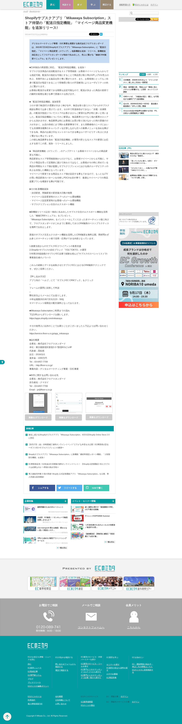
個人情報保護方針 (35, 704)
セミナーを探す (113, 664)
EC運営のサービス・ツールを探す (91, 665)
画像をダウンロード (38, 417)
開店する (107, 4)
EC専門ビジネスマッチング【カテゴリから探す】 (91, 670)
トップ (25, 11)
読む (53, 4)
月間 (156, 74)
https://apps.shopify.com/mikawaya (45, 318)
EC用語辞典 (111, 677)
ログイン (124, 696)
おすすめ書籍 (112, 674)
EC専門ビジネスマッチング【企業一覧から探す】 (91, 676)
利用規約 (31, 700)
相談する (66, 4)
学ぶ (93, 4)
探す (80, 4)
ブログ (30, 679)
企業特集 (29, 501)
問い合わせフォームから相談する (65, 665)
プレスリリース (34, 11)
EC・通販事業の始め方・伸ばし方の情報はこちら (142, 665)
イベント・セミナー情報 (84, 501)
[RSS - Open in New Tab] (154, 19)
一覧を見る (63, 548)
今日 (143, 74)
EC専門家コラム (34, 675)
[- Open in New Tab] (139, 218)
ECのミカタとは (34, 696)
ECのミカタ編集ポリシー (38, 686)
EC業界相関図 (87, 702)
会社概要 (59, 696)
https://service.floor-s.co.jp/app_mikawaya (49, 333)
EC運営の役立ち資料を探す (117, 669)
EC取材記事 (33, 671)
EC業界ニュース (34, 668)
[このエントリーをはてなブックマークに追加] (101, 34)
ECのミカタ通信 (88, 705)
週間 (149, 74)
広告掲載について (62, 700)
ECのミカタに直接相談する (142, 671)
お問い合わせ (60, 704)
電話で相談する (61, 670)
